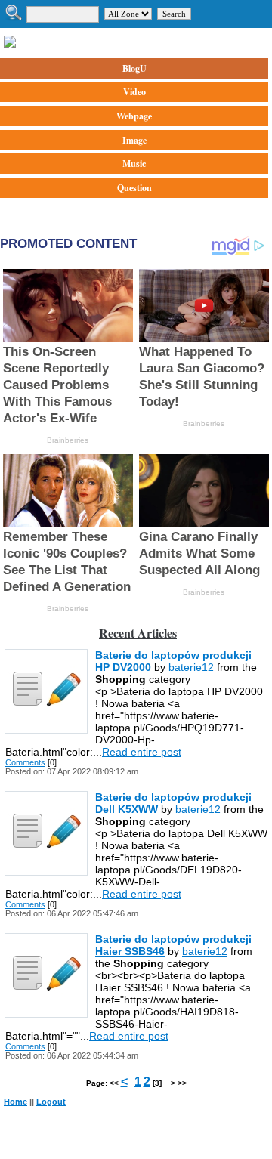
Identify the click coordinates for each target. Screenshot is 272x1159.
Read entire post (141, 752)
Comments (25, 762)
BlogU (134, 68)
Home (15, 1101)
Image (134, 140)
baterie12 (191, 667)
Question (134, 187)
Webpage (134, 116)
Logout (51, 1101)
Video (134, 91)
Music (134, 163)
